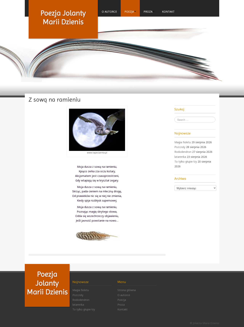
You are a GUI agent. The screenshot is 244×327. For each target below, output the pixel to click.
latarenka (180, 157)
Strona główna (126, 290)
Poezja (129, 11)
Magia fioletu (182, 142)
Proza (148, 11)
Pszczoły (179, 147)
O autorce (109, 11)
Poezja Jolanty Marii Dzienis (47, 283)
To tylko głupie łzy (185, 161)
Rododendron (182, 152)
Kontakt (168, 11)
